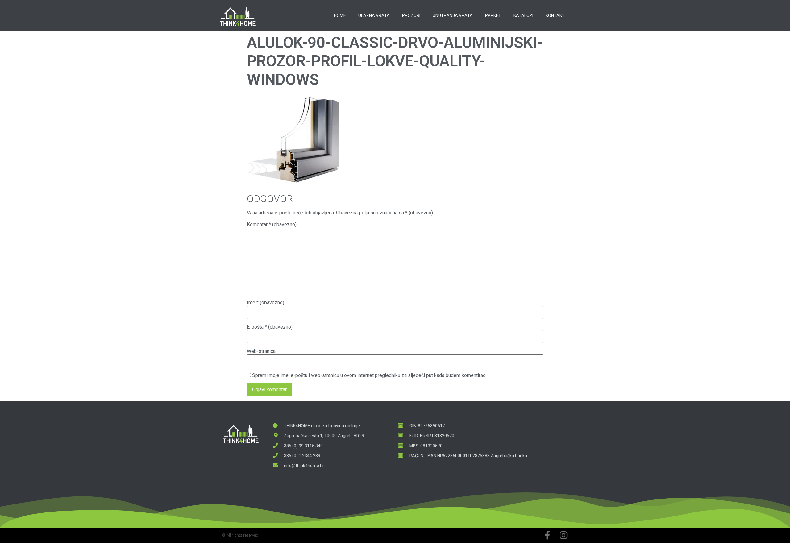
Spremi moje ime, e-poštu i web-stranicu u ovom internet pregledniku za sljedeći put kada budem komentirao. (369, 375)
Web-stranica (261, 351)
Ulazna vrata (374, 15)
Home (340, 15)
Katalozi (523, 15)
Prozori (411, 15)
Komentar (272, 224)
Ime (265, 302)
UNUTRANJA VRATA (453, 15)
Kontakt (555, 15)
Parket (493, 15)
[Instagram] (563, 535)
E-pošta (270, 327)
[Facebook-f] (547, 535)
